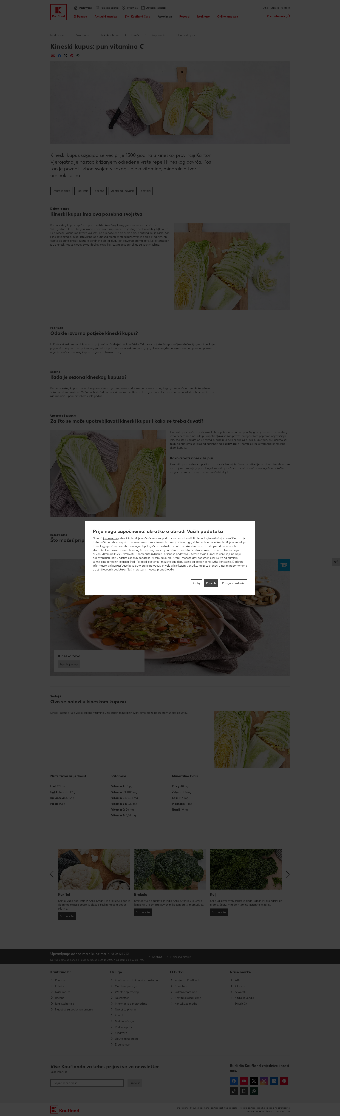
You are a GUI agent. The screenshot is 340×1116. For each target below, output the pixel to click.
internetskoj (111, 538)
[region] (170, 558)
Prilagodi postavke (233, 583)
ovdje (170, 569)
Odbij (196, 583)
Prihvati (211, 583)
